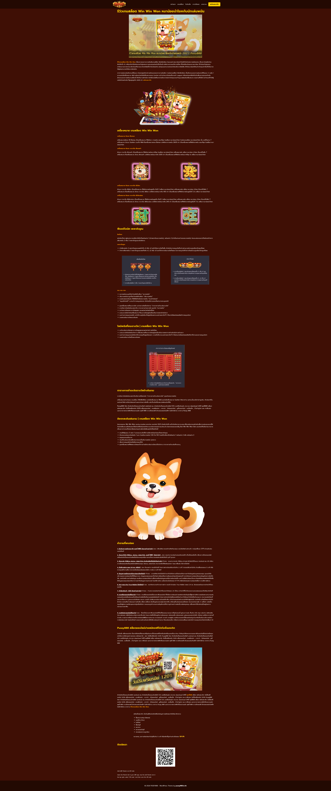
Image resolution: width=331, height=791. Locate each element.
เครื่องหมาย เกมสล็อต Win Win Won (137, 130)
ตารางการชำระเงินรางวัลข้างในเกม (135, 390)
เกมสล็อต (180, 4)
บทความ (204, 4)
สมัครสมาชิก (214, 4)
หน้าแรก (173, 4)
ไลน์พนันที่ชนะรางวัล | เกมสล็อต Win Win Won (143, 326)
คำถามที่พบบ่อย (125, 543)
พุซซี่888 (189, 695)
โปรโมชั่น (188, 4)
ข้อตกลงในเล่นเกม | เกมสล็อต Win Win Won (142, 419)
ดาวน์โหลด (196, 4)
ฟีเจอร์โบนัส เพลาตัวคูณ (130, 229)
